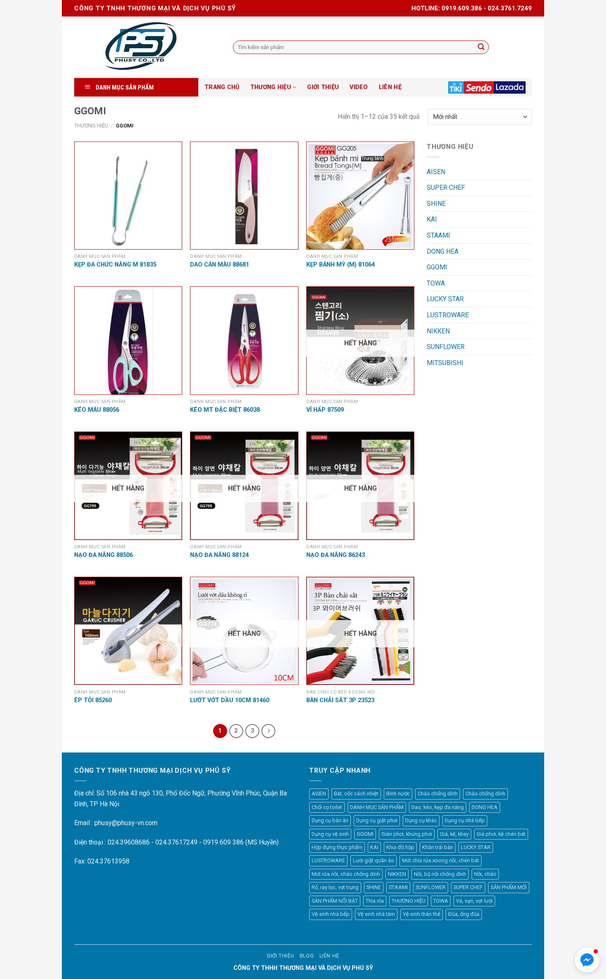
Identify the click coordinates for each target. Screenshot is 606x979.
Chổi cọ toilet (327, 807)
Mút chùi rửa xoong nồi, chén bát (440, 860)
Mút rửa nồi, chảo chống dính (346, 874)
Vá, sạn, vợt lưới (474, 901)
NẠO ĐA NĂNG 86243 (335, 555)
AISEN (436, 172)
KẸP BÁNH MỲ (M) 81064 (340, 264)
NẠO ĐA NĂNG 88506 (103, 555)
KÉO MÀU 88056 (96, 409)
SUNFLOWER (446, 347)
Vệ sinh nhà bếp (331, 914)
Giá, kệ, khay (454, 834)
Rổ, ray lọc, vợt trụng (335, 887)
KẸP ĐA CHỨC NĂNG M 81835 (115, 264)
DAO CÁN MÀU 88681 (219, 264)
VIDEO (359, 87)
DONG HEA (442, 251)
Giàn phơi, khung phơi (406, 834)
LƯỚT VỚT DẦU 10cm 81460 (229, 700)
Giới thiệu (280, 956)
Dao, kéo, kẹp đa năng (437, 807)
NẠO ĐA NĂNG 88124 (219, 555)
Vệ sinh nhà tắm (376, 914)
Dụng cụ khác (421, 820)
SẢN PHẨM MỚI (509, 887)
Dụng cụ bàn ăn (330, 820)
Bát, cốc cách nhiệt (356, 793)
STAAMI (438, 235)
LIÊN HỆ (390, 87)
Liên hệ (329, 956)
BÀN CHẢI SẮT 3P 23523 (340, 700)
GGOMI (437, 267)
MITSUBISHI (445, 363)
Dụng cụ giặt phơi (376, 820)
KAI (432, 219)
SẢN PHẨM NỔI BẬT (335, 901)
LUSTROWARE (448, 315)
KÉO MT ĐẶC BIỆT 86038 (225, 409)
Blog (307, 956)
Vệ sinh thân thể (421, 914)
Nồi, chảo (485, 874)
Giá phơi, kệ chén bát (501, 834)
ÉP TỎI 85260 (93, 700)
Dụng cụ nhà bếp (465, 820)
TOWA (436, 283)
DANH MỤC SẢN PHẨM (377, 807)
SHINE (436, 204)
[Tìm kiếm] (481, 47)
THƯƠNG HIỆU (270, 87)
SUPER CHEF (446, 187)
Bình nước (398, 793)
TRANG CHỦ (222, 87)
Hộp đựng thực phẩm (337, 847)
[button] (587, 960)
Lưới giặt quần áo (373, 860)
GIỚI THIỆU (323, 87)
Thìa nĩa (375, 901)
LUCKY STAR (445, 299)
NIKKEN (438, 331)
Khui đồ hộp (400, 847)
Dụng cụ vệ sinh (330, 834)
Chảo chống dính (438, 793)
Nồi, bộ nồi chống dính (440, 874)
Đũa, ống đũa (463, 914)
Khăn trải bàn (437, 847)
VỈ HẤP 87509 (325, 409)
